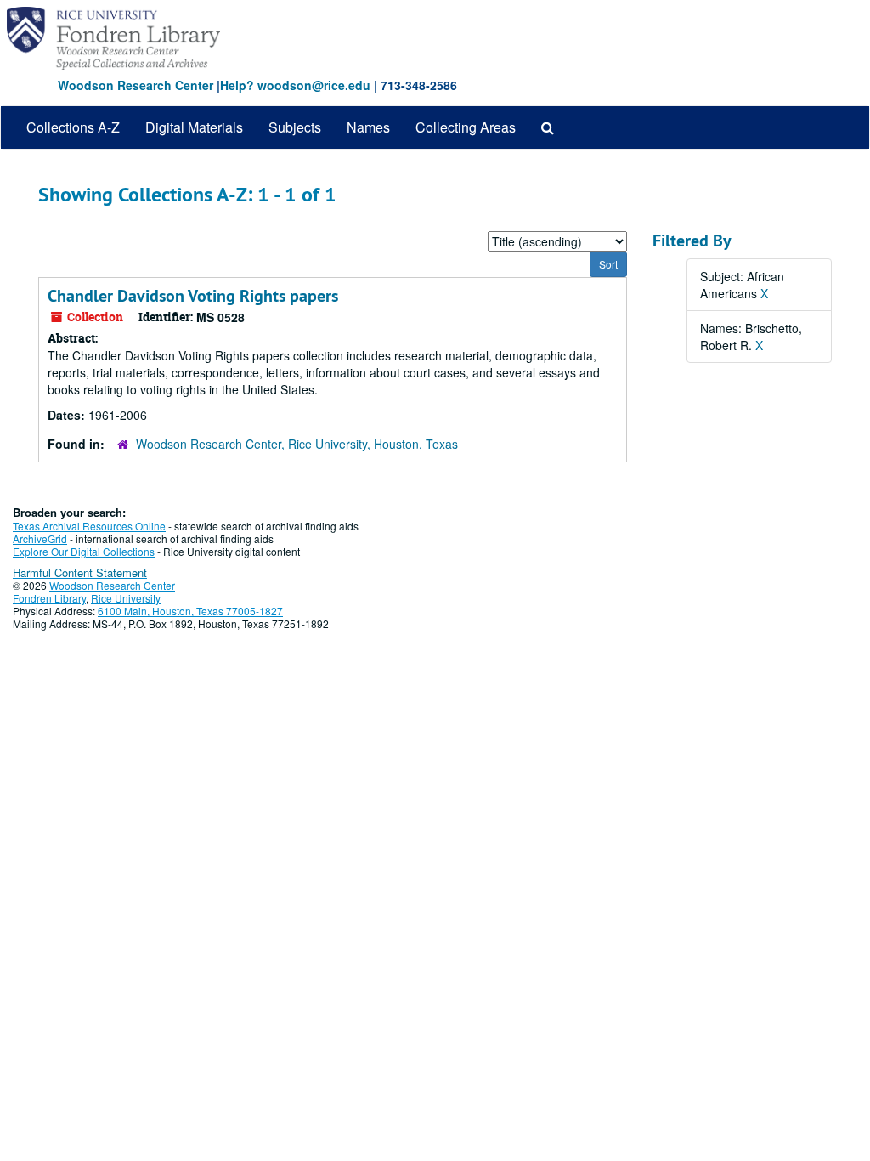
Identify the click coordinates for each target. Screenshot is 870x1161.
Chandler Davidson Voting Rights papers (193, 296)
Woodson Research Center (135, 84)
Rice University (126, 598)
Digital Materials (194, 127)
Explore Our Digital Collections (84, 551)
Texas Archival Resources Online (89, 525)
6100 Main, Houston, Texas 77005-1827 (190, 610)
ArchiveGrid (40, 538)
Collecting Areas (465, 127)
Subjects (294, 127)
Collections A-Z (73, 127)
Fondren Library (49, 598)
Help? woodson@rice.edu (295, 84)
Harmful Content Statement (80, 572)
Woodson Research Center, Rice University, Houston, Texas (297, 443)
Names (368, 127)
